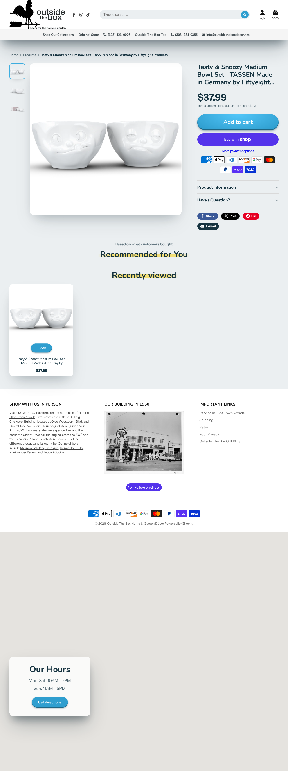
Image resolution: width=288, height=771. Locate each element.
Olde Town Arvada (22, 417)
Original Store (89, 35)
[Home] (37, 14)
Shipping (206, 420)
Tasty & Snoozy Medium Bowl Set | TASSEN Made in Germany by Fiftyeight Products (41, 330)
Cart (275, 15)
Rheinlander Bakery (23, 452)
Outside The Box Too (150, 35)
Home (13, 55)
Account (262, 15)
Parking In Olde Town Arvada (222, 413)
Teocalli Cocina (53, 452)
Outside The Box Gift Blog (219, 441)
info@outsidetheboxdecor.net (227, 35)
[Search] (245, 14)
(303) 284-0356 (186, 35)
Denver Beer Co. (71, 448)
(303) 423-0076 (119, 35)
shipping (218, 106)
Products (29, 55)
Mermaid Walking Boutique (39, 448)
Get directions (49, 702)
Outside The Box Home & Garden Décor (135, 523)
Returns (205, 427)
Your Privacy (209, 434)
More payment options (238, 151)
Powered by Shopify (179, 523)
